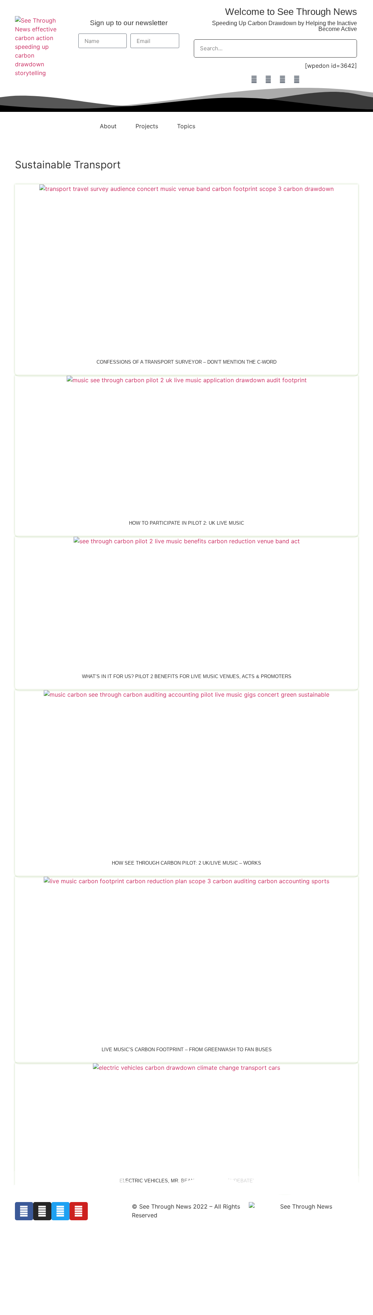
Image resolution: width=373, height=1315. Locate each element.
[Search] (347, 48)
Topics (186, 126)
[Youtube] (296, 80)
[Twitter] (282, 80)
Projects (147, 126)
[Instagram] (268, 80)
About (108, 126)
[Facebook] (254, 80)
